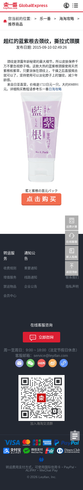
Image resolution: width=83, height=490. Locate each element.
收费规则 (9, 268)
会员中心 (9, 295)
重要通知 (30, 268)
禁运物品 (9, 286)
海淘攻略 (66, 19)
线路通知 (30, 277)
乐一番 (45, 19)
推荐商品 (15, 24)
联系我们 (72, 277)
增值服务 (9, 277)
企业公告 (30, 286)
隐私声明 (72, 286)
